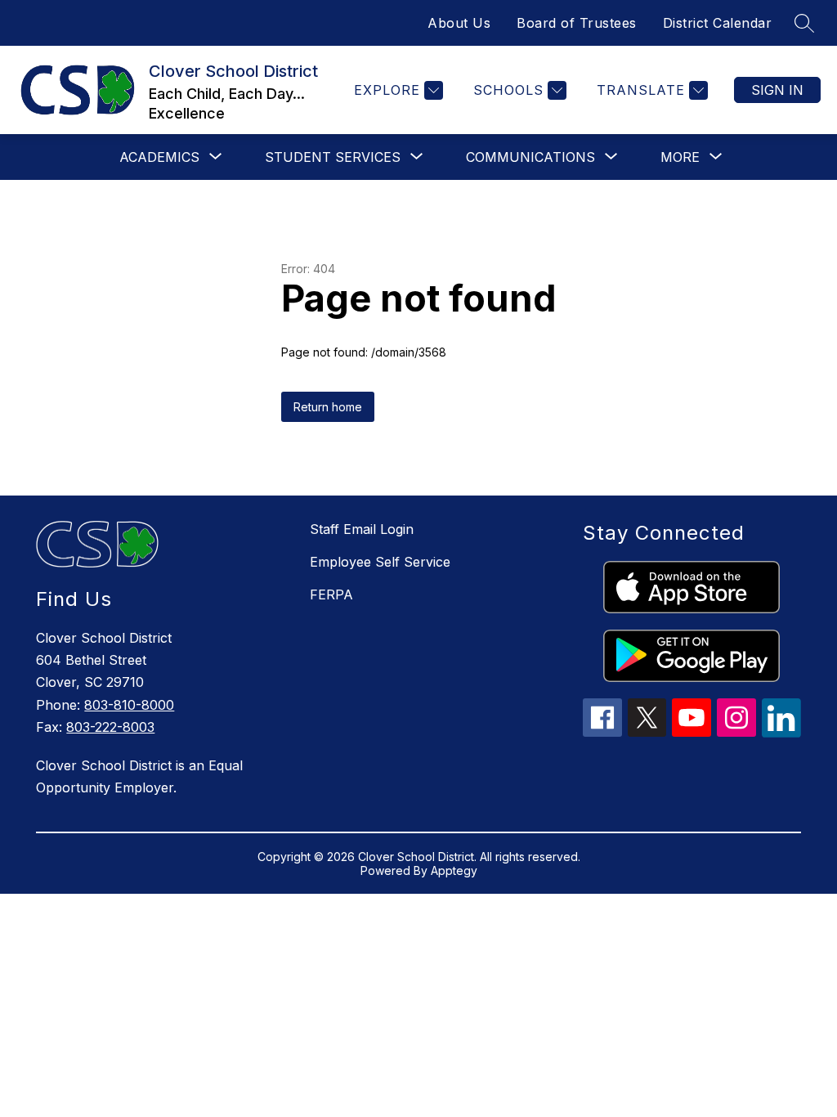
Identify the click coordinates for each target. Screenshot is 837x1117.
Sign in (777, 90)
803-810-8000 (129, 705)
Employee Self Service (380, 562)
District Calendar (717, 23)
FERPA (331, 594)
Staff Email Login (362, 529)
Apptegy (454, 870)
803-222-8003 (110, 727)
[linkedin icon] (781, 732)
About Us (458, 23)
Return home (327, 407)
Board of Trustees (577, 23)
